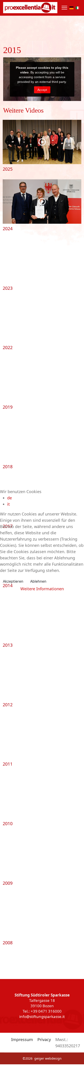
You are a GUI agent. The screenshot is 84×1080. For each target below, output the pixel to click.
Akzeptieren (13, 581)
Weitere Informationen (42, 588)
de (9, 497)
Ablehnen (38, 581)
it (8, 504)
